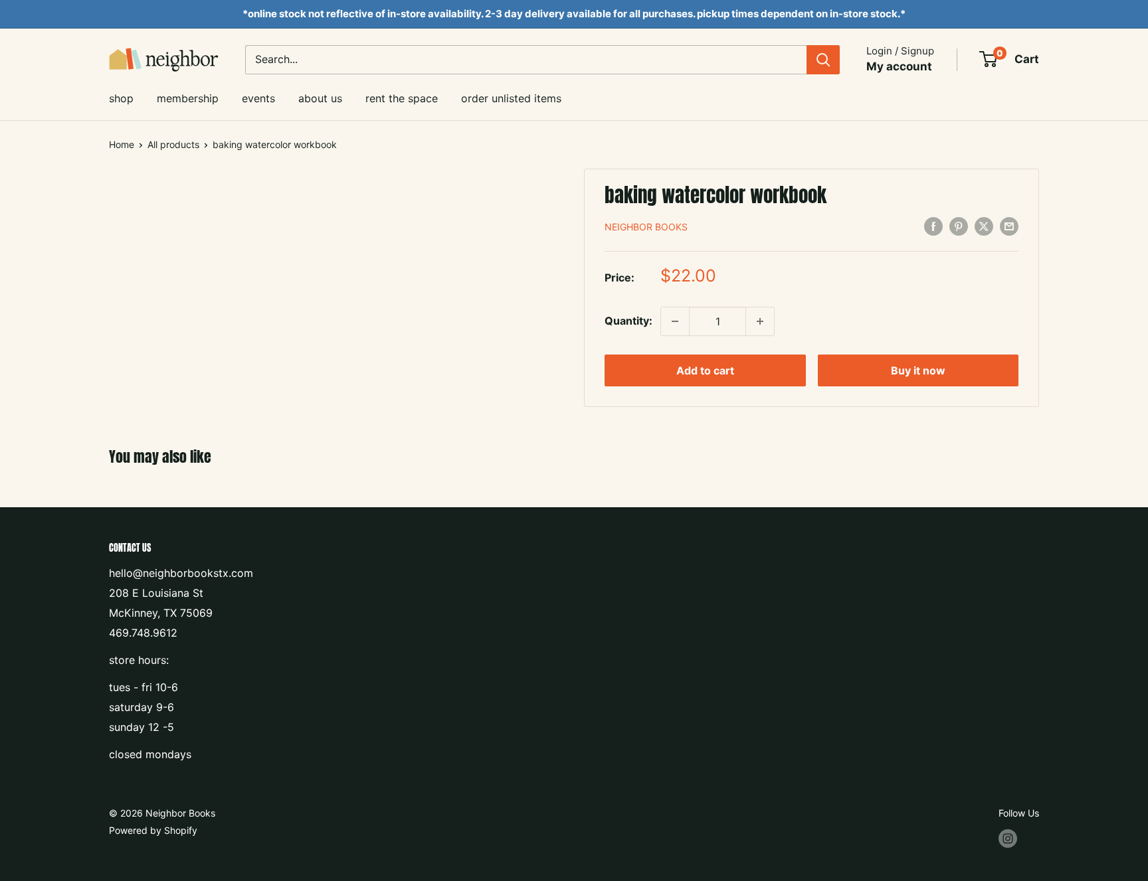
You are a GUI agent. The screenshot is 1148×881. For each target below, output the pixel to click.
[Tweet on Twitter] (984, 226)
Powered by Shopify (153, 830)
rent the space (401, 98)
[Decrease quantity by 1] (675, 321)
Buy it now (918, 370)
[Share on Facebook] (933, 226)
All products (173, 144)
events (258, 98)
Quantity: (628, 320)
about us (320, 98)
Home (121, 144)
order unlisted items (511, 98)
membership (188, 98)
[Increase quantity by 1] (760, 321)
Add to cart (705, 370)
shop (121, 98)
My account (899, 66)
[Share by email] (1009, 226)
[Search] (823, 59)
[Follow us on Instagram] (1008, 838)
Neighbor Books (646, 226)
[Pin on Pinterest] (958, 226)
